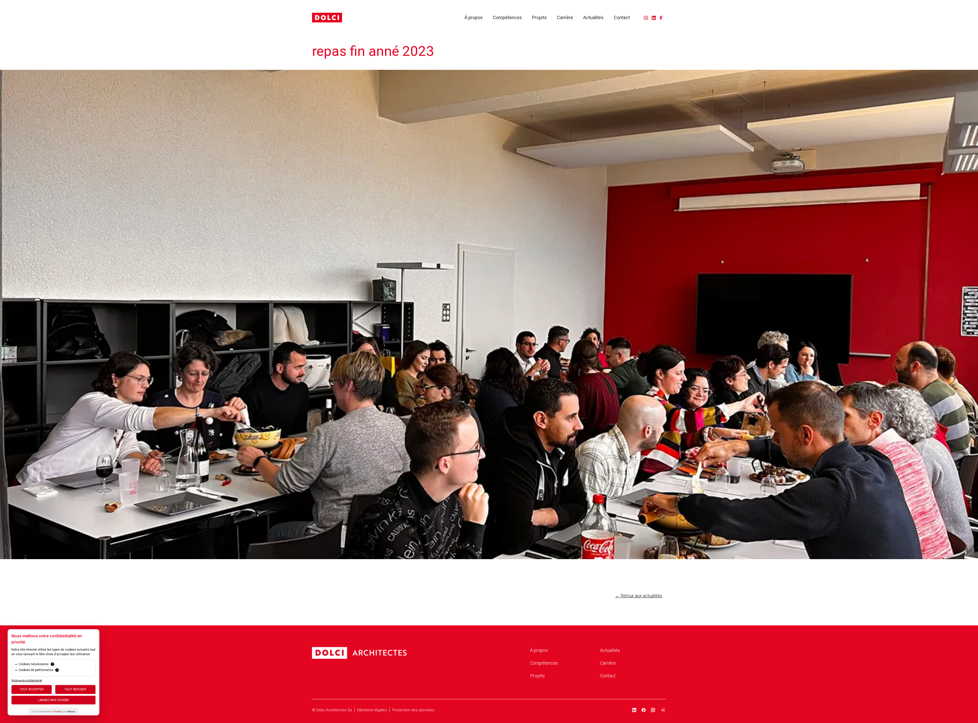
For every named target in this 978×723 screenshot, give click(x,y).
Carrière (565, 17)
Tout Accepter (32, 689)
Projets (539, 17)
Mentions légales (372, 710)
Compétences (507, 17)
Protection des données (413, 710)
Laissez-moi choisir (53, 700)
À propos (474, 17)
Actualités (593, 17)
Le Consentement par (53, 711)
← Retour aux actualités (638, 595)
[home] (327, 17)
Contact (622, 17)
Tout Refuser (75, 689)
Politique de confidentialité (26, 680)
